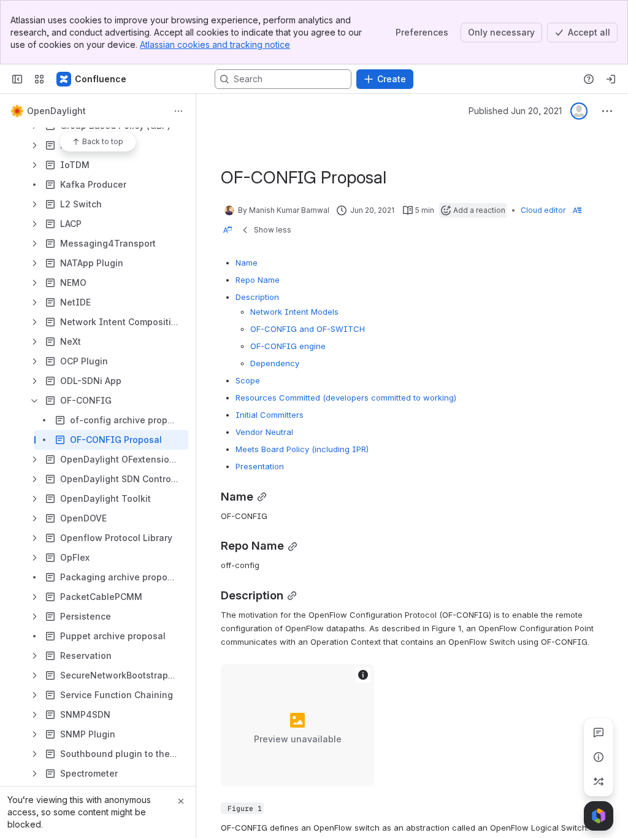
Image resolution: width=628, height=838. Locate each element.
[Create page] (598, 781)
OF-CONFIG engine (288, 346)
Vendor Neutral (264, 432)
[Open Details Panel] (598, 757)
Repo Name (258, 280)
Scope (248, 380)
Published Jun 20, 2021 (515, 111)
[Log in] (611, 79)
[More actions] (178, 111)
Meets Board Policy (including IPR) (302, 449)
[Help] (589, 79)
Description (257, 297)
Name (247, 262)
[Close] (181, 801)
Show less (272, 229)
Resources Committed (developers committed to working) (346, 397)
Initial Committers (270, 415)
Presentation (260, 466)
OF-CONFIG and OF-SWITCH (307, 329)
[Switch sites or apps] (39, 79)
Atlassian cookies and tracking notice (215, 44)
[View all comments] (598, 732)
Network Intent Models (294, 312)
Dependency (274, 363)
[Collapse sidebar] (17, 79)
